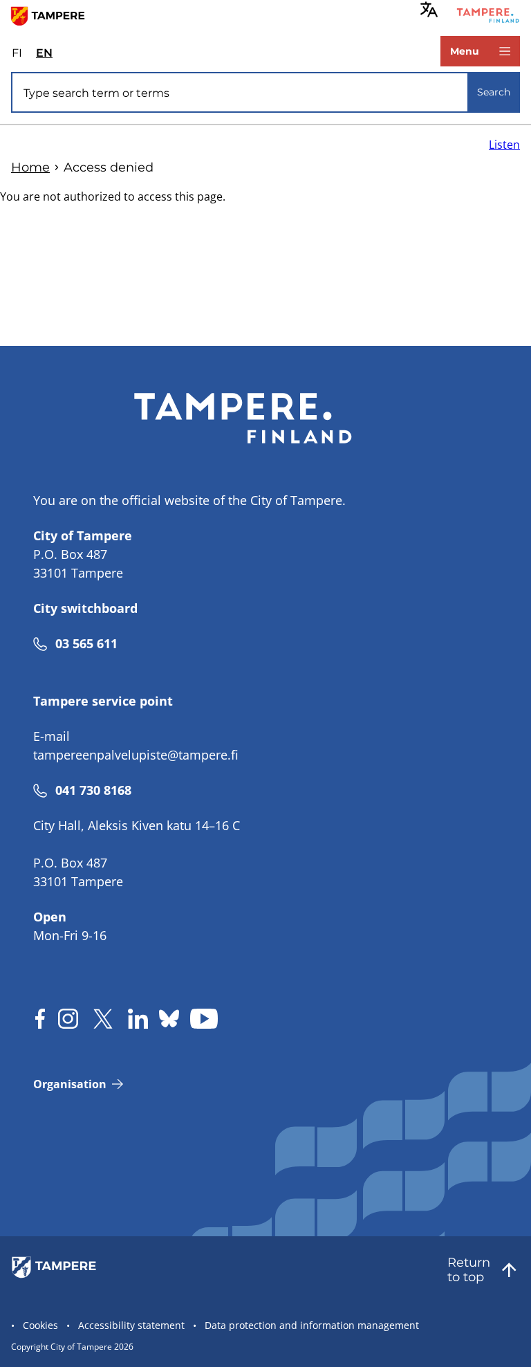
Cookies (40, 1325)
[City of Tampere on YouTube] (204, 1019)
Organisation (69, 1084)
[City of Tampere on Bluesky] (169, 1019)
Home (30, 167)
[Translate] (429, 9)
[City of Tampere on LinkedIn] (137, 1019)
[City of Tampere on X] (103, 1019)
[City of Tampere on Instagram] (68, 1019)
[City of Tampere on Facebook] (40, 1019)
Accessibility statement (131, 1325)
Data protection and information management (312, 1325)
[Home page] (53, 15)
